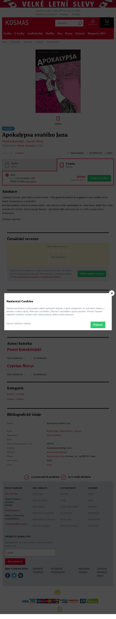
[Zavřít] (112, 293)
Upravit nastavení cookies (18, 323)
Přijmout (98, 324)
